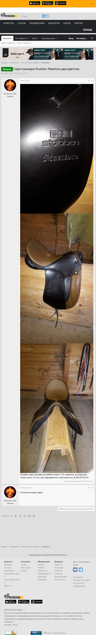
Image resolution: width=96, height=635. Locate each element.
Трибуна (58, 570)
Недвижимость (45, 573)
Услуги (41, 564)
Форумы (7, 38)
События (58, 573)
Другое (7, 585)
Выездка (8, 564)
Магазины (25, 567)
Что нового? (21, 38)
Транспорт (43, 570)
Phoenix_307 (8, 73)
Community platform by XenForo (48, 555)
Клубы (24, 564)
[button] (28, 38)
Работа (41, 567)
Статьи (22, 23)
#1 (92, 81)
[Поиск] (92, 38)
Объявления (36, 23)
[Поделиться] (88, 81)
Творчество (59, 579)
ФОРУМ (78, 23)
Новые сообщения (8, 43)
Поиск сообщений (24, 43)
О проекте (78, 577)
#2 (92, 488)
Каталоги (54, 23)
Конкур (7, 567)
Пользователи (48, 38)
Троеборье (9, 570)
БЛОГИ (67, 23)
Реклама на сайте (81, 580)
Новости (8, 23)
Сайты (24, 570)
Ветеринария (60, 576)
